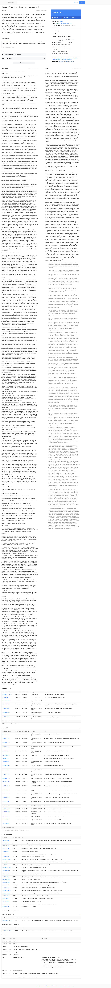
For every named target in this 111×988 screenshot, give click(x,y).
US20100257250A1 (6, 867)
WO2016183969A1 (6, 870)
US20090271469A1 (6, 859)
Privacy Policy (67, 985)
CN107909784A (5, 895)
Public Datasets (54, 985)
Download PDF (57, 17)
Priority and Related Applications (64, 59)
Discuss (72, 61)
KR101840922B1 (6, 879)
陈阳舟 (57, 23)
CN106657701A (5, 758)
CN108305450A (5, 793)
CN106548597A (5, 755)
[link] (23, 43)
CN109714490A (5, 801)
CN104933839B (5, 840)
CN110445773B (5, 854)
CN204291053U (5, 716)
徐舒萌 (67, 23)
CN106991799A (5, 765)
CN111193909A (5, 811)
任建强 (64, 23)
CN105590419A (5, 733)
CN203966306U (5, 712)
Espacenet (60, 61)
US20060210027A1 (6, 890)
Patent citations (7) (58, 58)
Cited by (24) (65, 58)
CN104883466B (5, 864)
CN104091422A (5, 708)
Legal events (71, 58)
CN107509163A (5, 774)
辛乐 (71, 23)
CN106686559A (5, 761)
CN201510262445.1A (7, 920)
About (38, 985)
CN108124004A (5, 785)
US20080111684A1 (6, 694)
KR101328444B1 (6, 882)
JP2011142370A (6, 893)
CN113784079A (5, 816)
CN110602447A (5, 805)
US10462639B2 (5, 906)
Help (73, 985)
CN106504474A (5, 751)
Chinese (61, 21)
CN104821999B (5, 856)
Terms (61, 985)
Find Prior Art (66, 17)
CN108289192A (5, 790)
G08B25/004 (7, 41)
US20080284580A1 (6, 700)
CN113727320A (5, 848)
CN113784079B (5, 901)
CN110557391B (5, 887)
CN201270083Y (5, 898)
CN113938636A (5, 904)
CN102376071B (5, 851)
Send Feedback (45, 985)
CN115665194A (5, 819)
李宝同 (60, 23)
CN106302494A (5, 746)
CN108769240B (5, 843)
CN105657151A (5, 738)
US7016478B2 (5, 845)
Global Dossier (66, 61)
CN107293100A (5, 769)
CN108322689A (5, 797)
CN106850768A (5, 876)
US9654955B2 (5, 862)
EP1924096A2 (5, 697)
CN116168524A (5, 823)
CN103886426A (5, 703)
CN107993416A (5, 781)
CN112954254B (5, 874)
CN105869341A (5, 742)
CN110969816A (5, 808)
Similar (73, 17)
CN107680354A (5, 778)
